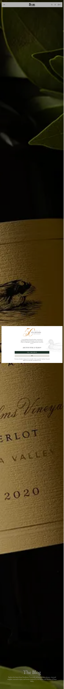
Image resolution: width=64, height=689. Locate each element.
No (32, 355)
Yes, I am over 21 (32, 352)
